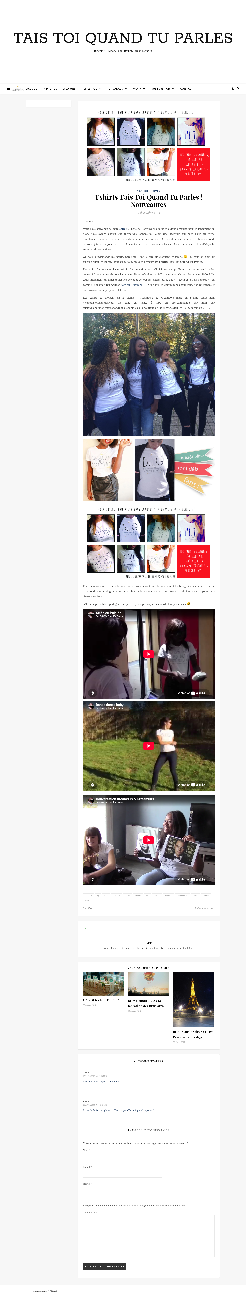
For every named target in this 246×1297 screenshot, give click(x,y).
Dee (90, 908)
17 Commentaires (204, 908)
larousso (168, 895)
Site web (87, 1183)
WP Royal (52, 1291)
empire (138, 895)
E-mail (87, 1167)
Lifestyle (90, 88)
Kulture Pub (160, 88)
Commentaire (90, 1212)
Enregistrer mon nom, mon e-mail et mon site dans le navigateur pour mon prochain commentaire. (134, 1205)
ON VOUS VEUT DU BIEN (101, 1000)
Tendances (115, 88)
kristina (157, 895)
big (98, 895)
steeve (195, 895)
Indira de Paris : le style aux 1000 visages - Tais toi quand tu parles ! (118, 1110)
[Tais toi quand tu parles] (18, 88)
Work (137, 88)
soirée (123, 228)
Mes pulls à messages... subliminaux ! (102, 1081)
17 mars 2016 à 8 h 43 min (95, 1076)
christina (116, 895)
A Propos (50, 88)
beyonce (88, 895)
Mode (157, 191)
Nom (86, 1150)
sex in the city (182, 895)
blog (106, 895)
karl (147, 895)
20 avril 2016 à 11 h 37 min (95, 1105)
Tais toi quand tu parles (123, 38)
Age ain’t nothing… (133, 284)
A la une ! (70, 88)
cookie (127, 895)
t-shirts (206, 895)
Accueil (31, 88)
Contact (186, 88)
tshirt (87, 901)
